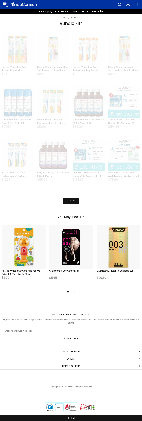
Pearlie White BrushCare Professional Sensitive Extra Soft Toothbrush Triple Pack (51, 121)
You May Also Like (71, 217)
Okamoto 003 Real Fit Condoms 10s (115, 270)
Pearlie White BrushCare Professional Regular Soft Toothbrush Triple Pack (86, 69)
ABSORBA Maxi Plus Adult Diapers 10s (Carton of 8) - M (87, 174)
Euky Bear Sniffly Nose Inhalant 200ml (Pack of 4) (88, 121)
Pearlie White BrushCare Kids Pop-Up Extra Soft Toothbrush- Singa (21, 272)
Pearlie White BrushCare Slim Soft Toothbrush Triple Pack (52, 69)
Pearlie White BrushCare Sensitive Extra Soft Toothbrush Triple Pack (124, 69)
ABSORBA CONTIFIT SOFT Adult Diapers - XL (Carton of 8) (124, 174)
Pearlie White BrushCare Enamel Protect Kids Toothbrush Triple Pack (14, 69)
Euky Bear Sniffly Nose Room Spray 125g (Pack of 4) (16, 121)
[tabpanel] (23, 257)
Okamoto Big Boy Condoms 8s (64, 270)
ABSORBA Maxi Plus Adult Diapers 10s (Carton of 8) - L (122, 121)
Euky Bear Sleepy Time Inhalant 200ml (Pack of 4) (53, 174)
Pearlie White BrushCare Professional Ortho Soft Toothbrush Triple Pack (14, 174)
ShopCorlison (24, 4)
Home (64, 18)
